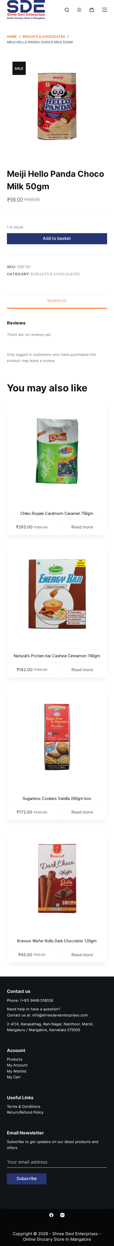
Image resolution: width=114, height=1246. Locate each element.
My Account (17, 1065)
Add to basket (57, 238)
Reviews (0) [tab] (56, 301)
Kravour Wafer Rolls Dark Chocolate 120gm (57, 940)
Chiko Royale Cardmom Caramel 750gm (56, 513)
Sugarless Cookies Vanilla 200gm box (57, 798)
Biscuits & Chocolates (55, 274)
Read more (82, 527)
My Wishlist (17, 1071)
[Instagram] (62, 1215)
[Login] (79, 10)
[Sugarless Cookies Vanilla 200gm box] (57, 736)
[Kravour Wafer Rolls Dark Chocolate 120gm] (57, 878)
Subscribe (27, 1178)
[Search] (67, 10)
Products (14, 1059)
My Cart (13, 1077)
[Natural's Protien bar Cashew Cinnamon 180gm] (57, 593)
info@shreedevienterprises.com (60, 1015)
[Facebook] (51, 1215)
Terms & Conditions (23, 1106)
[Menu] (104, 9)
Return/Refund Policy (25, 1112)
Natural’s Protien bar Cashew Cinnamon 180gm (57, 655)
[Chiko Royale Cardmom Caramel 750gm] (57, 451)
